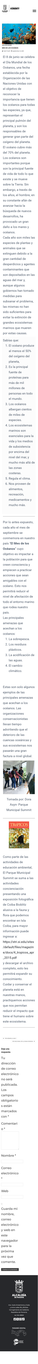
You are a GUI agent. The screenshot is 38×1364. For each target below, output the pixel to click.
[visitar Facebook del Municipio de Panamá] (15, 1319)
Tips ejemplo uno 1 (10, 1038)
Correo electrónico (10, 1173)
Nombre (8, 1155)
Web (4, 1191)
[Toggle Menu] (34, 15)
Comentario (9, 1126)
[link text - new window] (20, 1319)
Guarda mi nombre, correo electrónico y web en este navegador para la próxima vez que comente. (10, 1235)
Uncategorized (7, 45)
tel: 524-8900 (19, 1315)
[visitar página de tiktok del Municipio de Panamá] (23, 1319)
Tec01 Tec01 (7, 51)
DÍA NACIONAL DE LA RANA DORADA (22, 1041)
